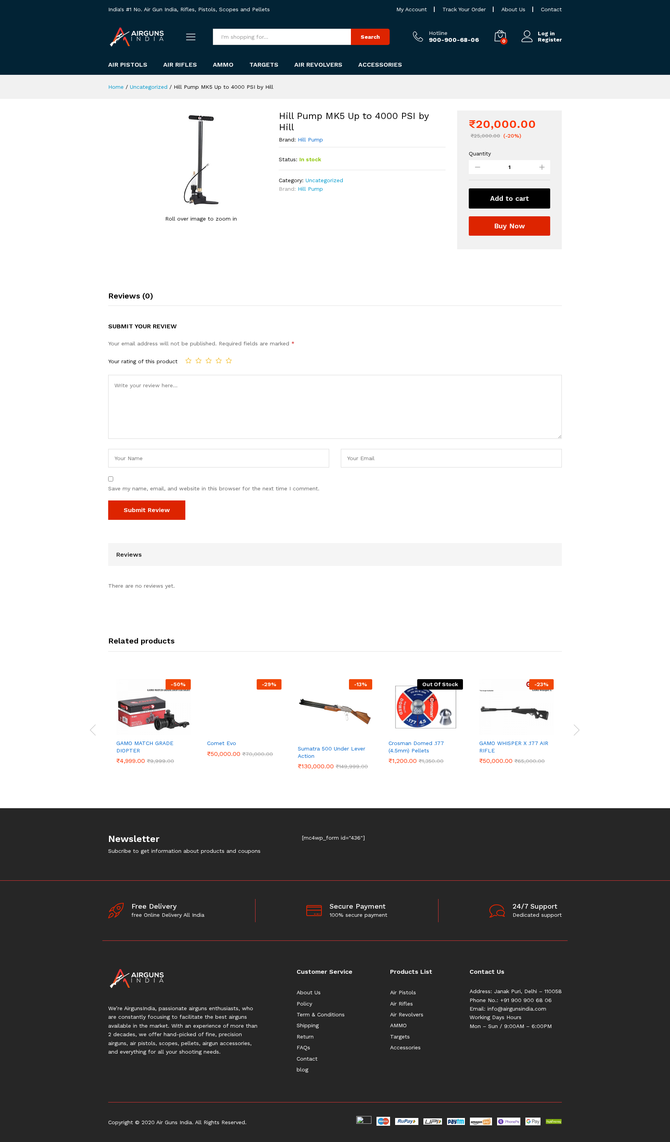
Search (370, 37)
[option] (153, 721)
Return (305, 1036)
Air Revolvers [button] (318, 65)
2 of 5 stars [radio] (198, 360)
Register (550, 39)
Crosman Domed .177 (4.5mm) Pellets (416, 746)
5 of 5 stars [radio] (229, 360)
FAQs (303, 1047)
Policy (304, 1004)
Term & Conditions (321, 1014)
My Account (411, 9)
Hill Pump (310, 139)
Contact (551, 9)
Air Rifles (401, 1004)
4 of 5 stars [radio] (219, 360)
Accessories (405, 1047)
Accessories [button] (380, 65)
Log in (546, 33)
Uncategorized (324, 180)
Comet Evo (221, 743)
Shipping (308, 1025)
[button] (144, 730)
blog (302, 1069)
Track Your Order (464, 9)
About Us (513, 9)
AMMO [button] (223, 65)
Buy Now (509, 226)
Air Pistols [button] (127, 65)
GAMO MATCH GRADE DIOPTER (144, 746)
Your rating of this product (143, 361)
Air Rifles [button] (180, 65)
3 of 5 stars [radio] (208, 360)
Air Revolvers (406, 1014)
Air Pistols (403, 992)
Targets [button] (263, 65)
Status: (288, 159)
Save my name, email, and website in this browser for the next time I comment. (213, 488)
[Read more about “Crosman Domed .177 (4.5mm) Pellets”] (416, 730)
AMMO (398, 1025)
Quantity (480, 153)
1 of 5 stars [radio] (188, 360)
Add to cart (509, 198)
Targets (400, 1036)
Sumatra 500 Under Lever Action (331, 752)
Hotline (438, 33)
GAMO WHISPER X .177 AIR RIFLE (513, 746)
